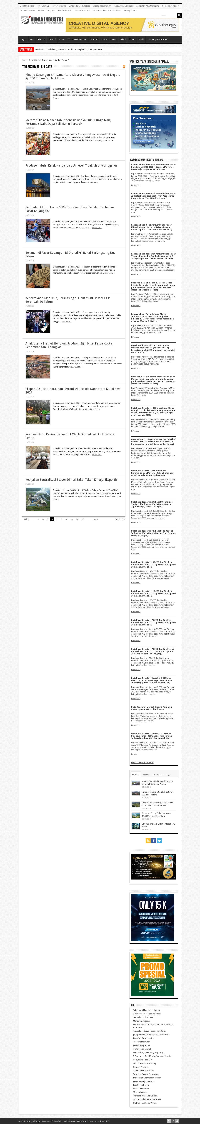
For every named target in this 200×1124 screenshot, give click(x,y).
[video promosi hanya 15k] (152, 940)
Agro (24, 39)
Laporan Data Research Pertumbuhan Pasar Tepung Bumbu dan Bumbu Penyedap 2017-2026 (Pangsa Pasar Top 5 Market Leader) (153, 256)
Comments (158, 774)
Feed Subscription (124, 66)
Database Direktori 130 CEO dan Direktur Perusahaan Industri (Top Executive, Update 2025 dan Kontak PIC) (153, 564)
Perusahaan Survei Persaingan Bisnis (149, 1031)
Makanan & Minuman (77, 39)
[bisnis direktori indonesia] (152, 995)
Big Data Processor (141, 1088)
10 (71, 519)
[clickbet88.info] (122, 31)
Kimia (61, 39)
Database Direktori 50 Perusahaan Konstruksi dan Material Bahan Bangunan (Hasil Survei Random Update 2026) (152, 472)
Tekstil (123, 39)
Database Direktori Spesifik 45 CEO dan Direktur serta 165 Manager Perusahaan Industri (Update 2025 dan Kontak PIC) (151, 680)
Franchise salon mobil (142, 1049)
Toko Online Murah (141, 1042)
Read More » (110, 140)
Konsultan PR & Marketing (147, 6)
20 (77, 519)
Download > (135, 185)
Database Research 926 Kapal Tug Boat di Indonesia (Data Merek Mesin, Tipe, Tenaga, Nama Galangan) (153, 533)
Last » (95, 519)
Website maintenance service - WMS (93, 1121)
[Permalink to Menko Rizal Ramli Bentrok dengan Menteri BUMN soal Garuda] (136, 785)
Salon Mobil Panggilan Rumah (146, 1010)
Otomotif (94, 39)
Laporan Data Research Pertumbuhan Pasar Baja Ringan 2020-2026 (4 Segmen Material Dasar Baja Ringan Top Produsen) (153, 166)
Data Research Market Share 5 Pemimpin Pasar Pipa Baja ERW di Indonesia (151, 708)
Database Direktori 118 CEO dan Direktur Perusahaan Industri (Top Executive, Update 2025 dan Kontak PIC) (153, 593)
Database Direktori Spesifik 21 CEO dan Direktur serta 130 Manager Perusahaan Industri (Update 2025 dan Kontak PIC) (151, 735)
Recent (146, 774)
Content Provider (27, 10)
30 (83, 519)
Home (37, 60)
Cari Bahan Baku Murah (143, 1070)
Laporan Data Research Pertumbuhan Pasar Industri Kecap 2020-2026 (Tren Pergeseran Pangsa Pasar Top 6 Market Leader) (153, 195)
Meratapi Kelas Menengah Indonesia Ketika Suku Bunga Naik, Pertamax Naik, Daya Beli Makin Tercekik (68, 122)
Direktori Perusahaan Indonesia (147, 1014)
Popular (135, 774)
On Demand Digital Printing (145, 1103)
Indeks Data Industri (102, 6)
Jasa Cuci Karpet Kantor (143, 1038)
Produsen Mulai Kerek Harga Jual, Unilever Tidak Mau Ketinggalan (71, 165)
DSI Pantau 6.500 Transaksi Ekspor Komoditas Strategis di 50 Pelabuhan (67, 49)
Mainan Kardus (139, 1092)
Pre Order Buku (65, 10)
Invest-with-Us (59, 6)
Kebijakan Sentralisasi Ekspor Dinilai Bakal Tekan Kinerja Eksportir (71, 479)
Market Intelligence (141, 1021)
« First (26, 519)
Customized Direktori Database (107, 10)
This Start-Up (44, 6)
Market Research (82, 10)
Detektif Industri (27, 6)
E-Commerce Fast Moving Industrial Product (152, 1056)
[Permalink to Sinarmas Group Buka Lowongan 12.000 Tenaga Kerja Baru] (136, 818)
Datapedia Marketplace (79, 6)
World (141, 39)
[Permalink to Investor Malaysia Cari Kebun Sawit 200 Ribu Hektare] (136, 795)
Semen (113, 39)
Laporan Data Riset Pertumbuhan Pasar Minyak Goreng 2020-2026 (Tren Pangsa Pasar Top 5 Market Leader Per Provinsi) (151, 227)
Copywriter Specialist (123, 6)
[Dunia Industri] (42, 21)
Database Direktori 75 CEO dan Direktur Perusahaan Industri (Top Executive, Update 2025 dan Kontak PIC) (153, 622)
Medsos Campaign (46, 10)
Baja (31, 39)
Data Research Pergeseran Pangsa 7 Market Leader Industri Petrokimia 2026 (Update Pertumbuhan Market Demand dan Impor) (153, 441)
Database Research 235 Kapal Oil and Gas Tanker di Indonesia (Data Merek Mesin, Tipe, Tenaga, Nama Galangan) (152, 504)
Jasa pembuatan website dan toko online (151, 1034)
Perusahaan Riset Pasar (143, 1017)
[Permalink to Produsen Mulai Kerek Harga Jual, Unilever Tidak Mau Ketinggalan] (38, 197)
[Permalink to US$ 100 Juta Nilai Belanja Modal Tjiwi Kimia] (136, 829)
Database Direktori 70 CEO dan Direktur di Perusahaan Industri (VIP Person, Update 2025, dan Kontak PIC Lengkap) (152, 651)
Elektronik (41, 39)
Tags (168, 774)
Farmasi (52, 39)
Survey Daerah (130, 10)
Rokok (104, 39)
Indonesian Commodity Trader (147, 1078)
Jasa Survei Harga (141, 1085)
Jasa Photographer (141, 1045)
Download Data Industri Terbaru (146, 160)
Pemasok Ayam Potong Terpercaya (148, 1052)
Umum (132, 39)
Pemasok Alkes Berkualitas (145, 1096)
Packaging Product (170, 6)
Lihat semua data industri (142, 762)
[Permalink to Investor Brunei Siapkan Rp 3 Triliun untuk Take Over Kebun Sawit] (136, 807)
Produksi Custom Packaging (145, 1074)
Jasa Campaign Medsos (143, 1081)
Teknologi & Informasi (157, 39)
